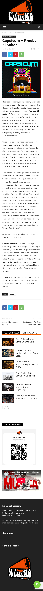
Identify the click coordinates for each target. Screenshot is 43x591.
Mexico (12, 294)
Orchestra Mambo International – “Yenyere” (25, 387)
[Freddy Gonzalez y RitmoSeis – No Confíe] (8, 398)
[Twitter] (10, 54)
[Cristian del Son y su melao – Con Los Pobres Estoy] (8, 353)
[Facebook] (4, 54)
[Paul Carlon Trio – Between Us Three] (8, 376)
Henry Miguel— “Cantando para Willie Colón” (27, 364)
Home (4, 33)
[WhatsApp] (21, 54)
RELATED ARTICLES (11, 333)
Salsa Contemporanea (16, 33)
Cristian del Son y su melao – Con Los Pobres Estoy (28, 353)
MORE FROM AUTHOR (30, 333)
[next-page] (7, 407)
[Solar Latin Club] (21, 12)
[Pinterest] (15, 54)
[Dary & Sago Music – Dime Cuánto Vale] (8, 342)
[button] (4, 27)
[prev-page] (3, 407)
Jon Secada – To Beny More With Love (32, 323)
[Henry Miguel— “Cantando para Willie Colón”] (8, 364)
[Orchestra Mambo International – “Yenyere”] (8, 387)
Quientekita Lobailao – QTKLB (11, 323)
